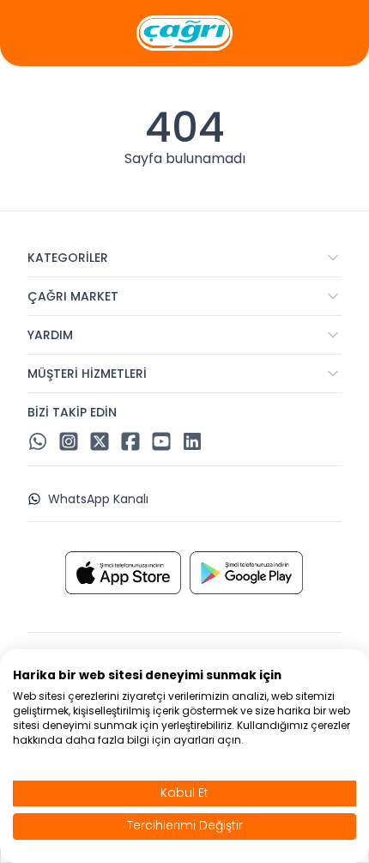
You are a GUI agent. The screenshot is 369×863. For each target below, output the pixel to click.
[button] (184, 257)
